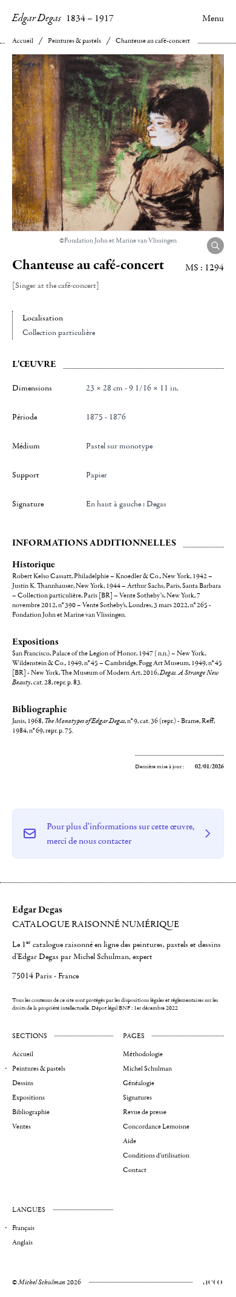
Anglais (22, 1242)
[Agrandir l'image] (215, 245)
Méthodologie (143, 1054)
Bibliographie (31, 1112)
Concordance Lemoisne (156, 1126)
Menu (213, 18)
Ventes (21, 1126)
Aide (129, 1141)
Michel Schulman (147, 1068)
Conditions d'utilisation (156, 1155)
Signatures (137, 1097)
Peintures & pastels (74, 40)
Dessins (22, 1083)
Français (23, 1227)
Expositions (28, 1097)
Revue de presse (144, 1112)
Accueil (22, 40)
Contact (134, 1169)
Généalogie (138, 1083)
